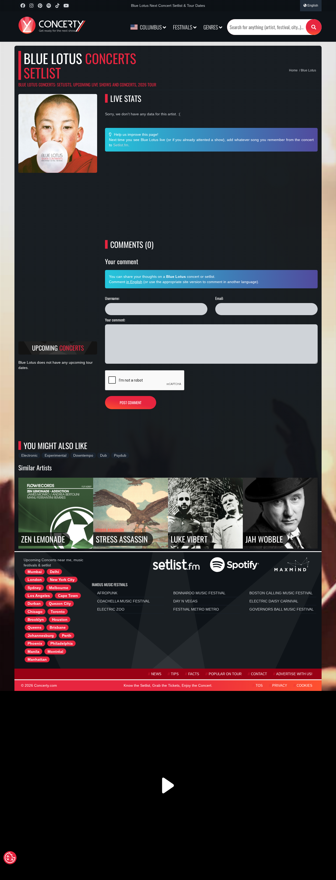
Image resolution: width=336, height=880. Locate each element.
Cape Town (68, 595)
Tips (175, 674)
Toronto (58, 612)
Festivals (183, 27)
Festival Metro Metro (196, 609)
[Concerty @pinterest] (40, 5)
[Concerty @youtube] (66, 5)
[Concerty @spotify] (48, 5)
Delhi (54, 572)
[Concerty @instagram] (31, 5)
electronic (29, 455)
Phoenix (35, 643)
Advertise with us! (294, 674)
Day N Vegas (185, 601)
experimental (55, 455)
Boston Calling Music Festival (281, 593)
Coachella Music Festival (123, 601)
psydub (120, 455)
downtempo (83, 455)
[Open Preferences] (10, 857)
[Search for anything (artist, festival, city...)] (314, 27)
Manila (33, 651)
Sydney (34, 588)
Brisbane (58, 627)
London (35, 579)
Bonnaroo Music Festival (199, 593)
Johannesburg (41, 635)
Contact (259, 674)
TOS (259, 686)
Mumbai (35, 572)
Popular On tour (225, 674)
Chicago (35, 612)
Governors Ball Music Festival (281, 609)
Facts (193, 674)
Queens (34, 627)
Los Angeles (39, 595)
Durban (34, 603)
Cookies (304, 686)
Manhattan (37, 659)
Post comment (130, 402)
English (312, 5)
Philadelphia (61, 643)
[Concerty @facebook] (23, 5)
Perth (66, 635)
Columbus (151, 27)
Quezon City (60, 603)
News (156, 674)
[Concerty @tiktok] (57, 5)
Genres (211, 27)
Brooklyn (36, 619)
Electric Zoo (110, 609)
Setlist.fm (120, 145)
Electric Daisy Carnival (273, 601)
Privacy (279, 686)
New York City (62, 579)
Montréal (55, 651)
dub (103, 455)
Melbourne (58, 588)
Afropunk (107, 593)
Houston (59, 619)
